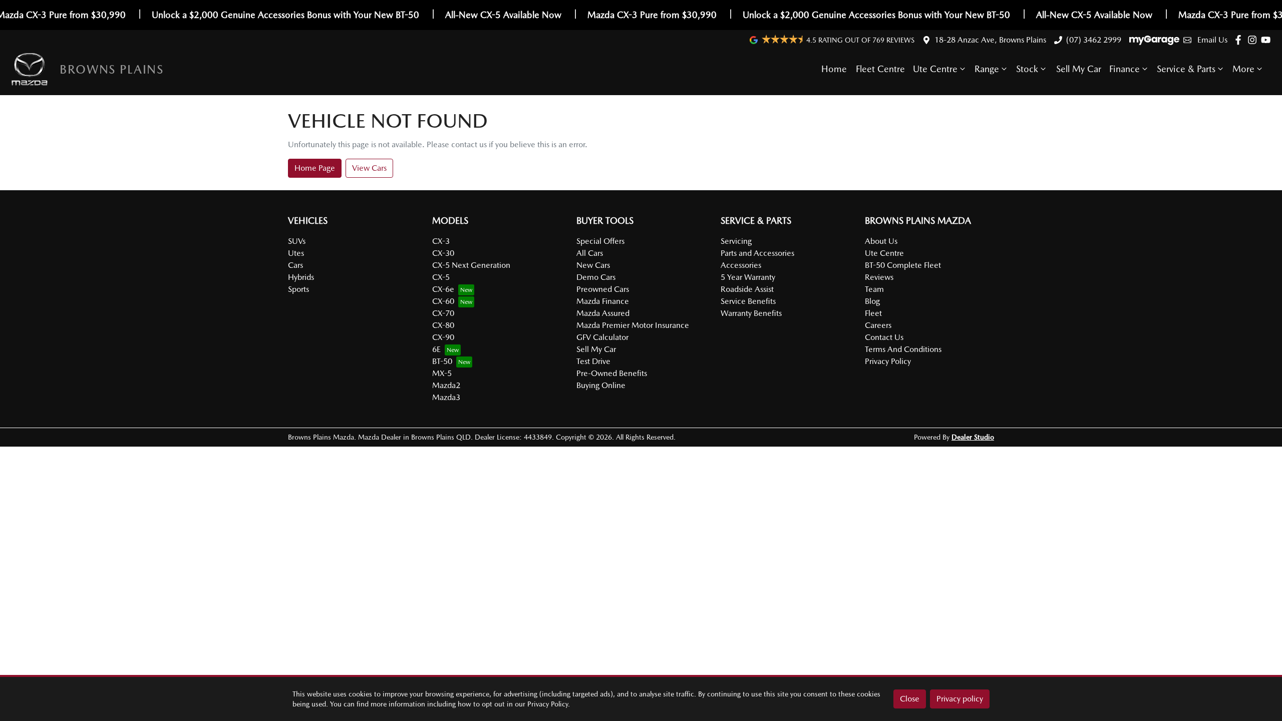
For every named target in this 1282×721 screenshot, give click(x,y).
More (1243, 69)
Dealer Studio (972, 437)
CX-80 (443, 325)
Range (987, 69)
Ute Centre (935, 69)
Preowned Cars (602, 289)
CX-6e (443, 289)
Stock (1027, 69)
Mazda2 (446, 385)
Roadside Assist (747, 289)
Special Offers (600, 241)
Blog (872, 301)
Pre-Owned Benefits (611, 373)
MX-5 (442, 373)
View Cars (369, 168)
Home (834, 69)
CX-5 (441, 277)
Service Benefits (748, 301)
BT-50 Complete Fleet (903, 265)
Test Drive (593, 361)
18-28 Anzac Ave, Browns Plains (990, 40)
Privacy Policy (888, 361)
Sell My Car (1078, 69)
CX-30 (443, 253)
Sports (298, 289)
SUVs (296, 241)
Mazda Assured (602, 313)
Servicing (736, 241)
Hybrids (301, 277)
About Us (881, 241)
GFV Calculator (602, 337)
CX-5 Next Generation (471, 265)
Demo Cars (595, 277)
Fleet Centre (880, 69)
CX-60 (443, 301)
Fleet (873, 313)
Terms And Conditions (903, 349)
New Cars (593, 265)
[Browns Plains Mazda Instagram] (1254, 40)
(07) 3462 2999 (1093, 40)
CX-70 (443, 313)
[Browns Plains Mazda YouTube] (1267, 40)
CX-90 (443, 337)
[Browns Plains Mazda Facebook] (1240, 40)
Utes (296, 253)
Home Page (314, 168)
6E (436, 349)
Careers (878, 325)
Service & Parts (1186, 69)
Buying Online (600, 385)
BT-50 (442, 361)
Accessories (741, 265)
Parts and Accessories (757, 253)
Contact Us (884, 337)
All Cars (589, 253)
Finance (1124, 69)
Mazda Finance (602, 301)
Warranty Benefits (751, 313)
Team (874, 289)
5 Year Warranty (748, 277)
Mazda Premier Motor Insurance (632, 325)
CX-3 (441, 241)
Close (909, 698)
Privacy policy (959, 698)
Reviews (879, 277)
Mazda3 (446, 397)
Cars (295, 265)
